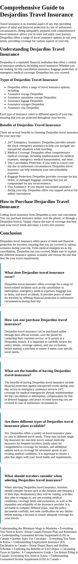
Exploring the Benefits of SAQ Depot (36, 549)
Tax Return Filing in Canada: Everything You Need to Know (39, 554)
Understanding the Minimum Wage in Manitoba (28, 528)
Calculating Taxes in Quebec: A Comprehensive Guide (37, 550)
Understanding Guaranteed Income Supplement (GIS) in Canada (34, 557)
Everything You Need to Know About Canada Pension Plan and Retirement (38, 530)
